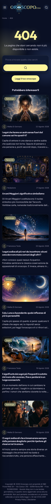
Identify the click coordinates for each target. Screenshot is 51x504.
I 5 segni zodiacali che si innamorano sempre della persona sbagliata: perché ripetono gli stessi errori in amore (24, 441)
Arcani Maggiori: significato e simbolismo (23, 193)
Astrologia (10, 99)
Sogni (8, 340)
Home (4, 18)
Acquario (34, 260)
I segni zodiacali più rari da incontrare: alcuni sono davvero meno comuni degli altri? (24, 253)
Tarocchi (9, 160)
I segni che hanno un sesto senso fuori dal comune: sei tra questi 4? (22, 134)
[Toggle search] (46, 7)
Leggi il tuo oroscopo (25, 78)
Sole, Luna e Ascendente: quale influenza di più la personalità (24, 314)
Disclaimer (32, 499)
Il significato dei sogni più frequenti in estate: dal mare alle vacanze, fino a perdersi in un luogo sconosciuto (24, 376)
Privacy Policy (20, 499)
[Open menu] (4, 7)
